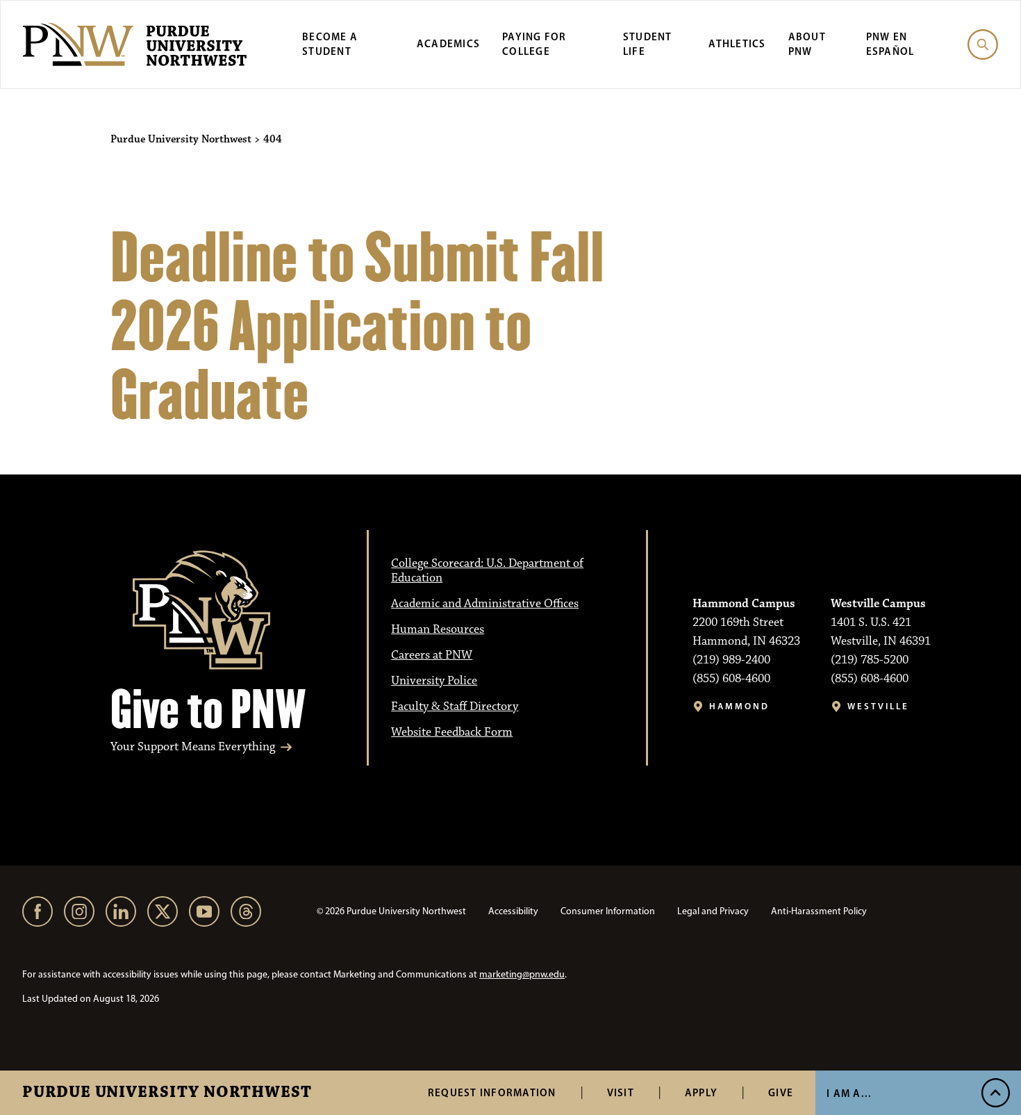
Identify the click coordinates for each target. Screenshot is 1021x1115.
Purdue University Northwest (167, 1092)
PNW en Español (890, 44)
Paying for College (534, 44)
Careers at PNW (431, 655)
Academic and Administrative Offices (485, 603)
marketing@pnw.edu (522, 974)
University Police (434, 680)
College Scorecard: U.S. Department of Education (487, 571)
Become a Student (330, 44)
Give (780, 1092)
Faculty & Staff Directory (454, 706)
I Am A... (849, 1093)
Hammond (739, 706)
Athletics (736, 43)
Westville (878, 706)
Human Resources (437, 629)
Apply (701, 1092)
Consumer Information (608, 911)
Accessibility (513, 911)
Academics (448, 43)
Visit (620, 1092)
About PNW (807, 44)
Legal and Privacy (713, 911)
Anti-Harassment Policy (819, 911)
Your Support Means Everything (192, 747)
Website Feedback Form (452, 732)
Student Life (647, 44)
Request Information (492, 1092)
